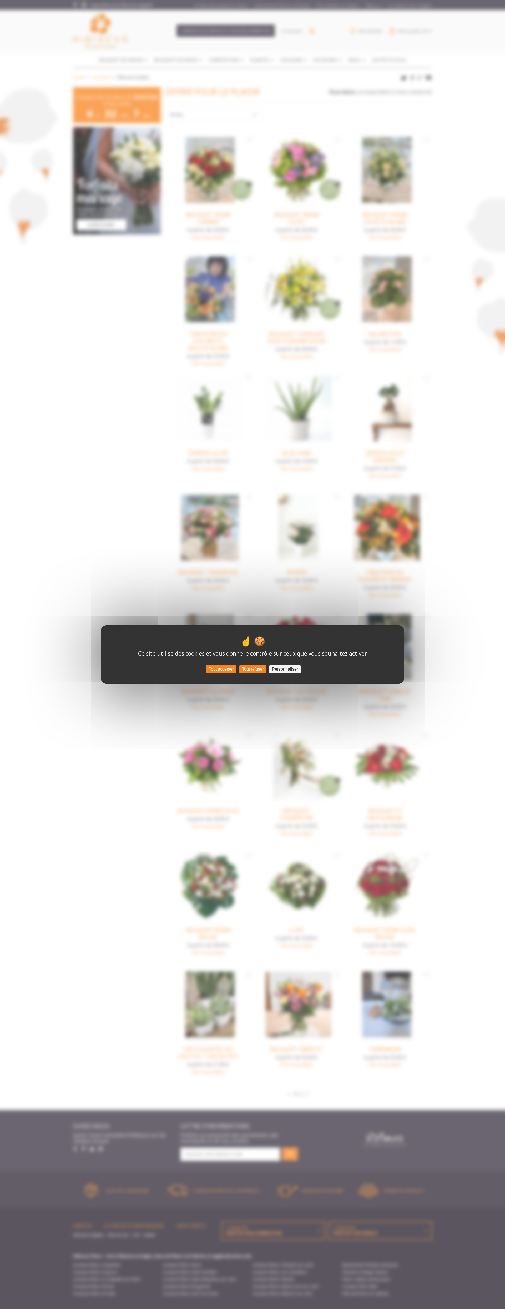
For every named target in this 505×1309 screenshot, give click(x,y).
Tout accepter (221, 669)
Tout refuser (253, 669)
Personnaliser (285, 669)
